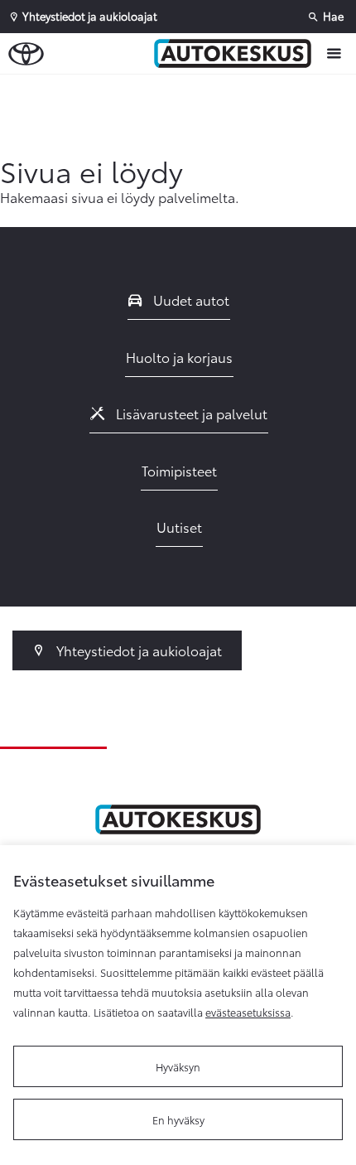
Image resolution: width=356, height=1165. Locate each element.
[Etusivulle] (237, 53)
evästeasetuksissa (248, 1011)
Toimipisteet (179, 470)
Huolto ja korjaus (179, 356)
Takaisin (77, 90)
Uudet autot (189, 299)
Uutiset (179, 526)
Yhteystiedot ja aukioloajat (137, 650)
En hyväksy (178, 1119)
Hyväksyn (178, 1066)
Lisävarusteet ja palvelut (190, 413)
